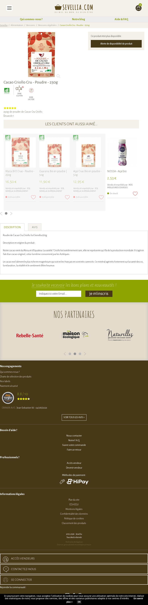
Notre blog (78, 19)
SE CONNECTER (21, 579)
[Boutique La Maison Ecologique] (74, 335)
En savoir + (9, 116)
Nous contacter (74, 435)
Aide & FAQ (121, 19)
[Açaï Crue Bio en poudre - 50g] (88, 152)
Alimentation (17, 25)
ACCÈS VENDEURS (23, 558)
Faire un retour (74, 450)
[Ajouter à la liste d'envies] (33, 197)
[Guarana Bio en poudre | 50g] (54, 152)
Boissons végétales (47, 25)
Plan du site (74, 500)
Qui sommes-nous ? (31, 19)
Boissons (30, 25)
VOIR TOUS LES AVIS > (74, 417)
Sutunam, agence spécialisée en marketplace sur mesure (74, 545)
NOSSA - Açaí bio (117, 171)
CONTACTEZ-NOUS (23, 569)
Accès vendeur (74, 463)
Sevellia (3, 25)
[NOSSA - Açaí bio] (122, 152)
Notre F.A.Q (74, 440)
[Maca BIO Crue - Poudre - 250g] (20, 152)
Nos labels (5, 381)
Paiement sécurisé (9, 386)
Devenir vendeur (74, 468)
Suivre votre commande (74, 445)
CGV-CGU (74, 504)
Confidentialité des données (74, 514)
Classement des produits (74, 523)
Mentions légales (74, 509)
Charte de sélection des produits (15, 376)
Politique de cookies (74, 518)
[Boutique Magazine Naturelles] (120, 335)
